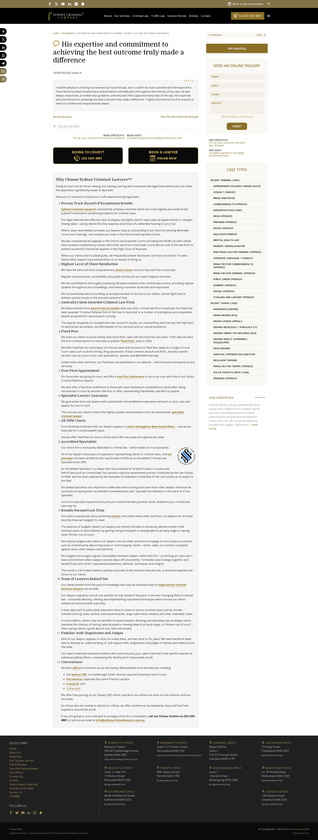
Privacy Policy (15, 829)
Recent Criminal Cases (225, 180)
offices (76, 668)
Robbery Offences (224, 285)
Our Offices (16, 772)
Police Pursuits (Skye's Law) (231, 372)
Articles (193, 16)
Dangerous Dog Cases (227, 210)
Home (56, 33)
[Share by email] (3, 71)
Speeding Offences (225, 378)
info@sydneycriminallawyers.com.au (120, 720)
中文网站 (14, 796)
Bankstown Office (278, 768)
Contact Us (16, 776)
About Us (15, 752)
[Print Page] (3, 79)
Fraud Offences (223, 228)
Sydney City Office (120, 743)
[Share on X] (3, 39)
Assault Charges (224, 192)
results (115, 516)
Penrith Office (170, 768)
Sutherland (73, 688)
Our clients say (221, 397)
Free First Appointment (23, 768)
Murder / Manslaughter (229, 246)
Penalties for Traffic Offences (233, 366)
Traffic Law (158, 16)
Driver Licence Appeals (227, 321)
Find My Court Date (21, 788)
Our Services (122, 16)
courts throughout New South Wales (150, 426)
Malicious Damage (225, 234)
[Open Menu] (268, 16)
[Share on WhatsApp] (3, 55)
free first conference (131, 376)
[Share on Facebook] (3, 31)
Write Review (62, 117)
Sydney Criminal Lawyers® (79, 209)
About (108, 16)
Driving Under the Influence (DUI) (234, 333)
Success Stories (176, 16)
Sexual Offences (223, 291)
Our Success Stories (21, 760)
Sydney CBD (79, 674)
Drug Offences (222, 216)
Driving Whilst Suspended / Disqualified (230, 340)
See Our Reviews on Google (179, 116)
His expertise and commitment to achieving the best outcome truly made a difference (118, 52)
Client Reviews (18, 764)
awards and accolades (105, 308)
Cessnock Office (276, 791)
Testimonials (68, 33)
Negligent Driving (225, 360)
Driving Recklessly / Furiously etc (235, 327)
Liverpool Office (224, 743)
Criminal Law (140, 16)
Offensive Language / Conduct (233, 258)
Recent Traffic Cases (224, 303)
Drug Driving (221, 348)
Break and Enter (224, 198)
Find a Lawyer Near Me (23, 784)
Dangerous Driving (225, 309)
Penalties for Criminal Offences (234, 273)
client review (124, 270)
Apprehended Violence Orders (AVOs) (237, 186)
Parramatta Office (173, 743)
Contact (206, 16)
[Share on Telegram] (3, 63)
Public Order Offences (227, 279)
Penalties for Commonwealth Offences (233, 266)
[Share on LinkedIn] (3, 47)
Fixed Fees (15, 756)
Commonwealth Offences (230, 204)
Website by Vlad (301, 833)
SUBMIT (237, 126)
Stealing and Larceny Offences (233, 297)
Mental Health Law (226, 240)
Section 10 (15, 792)
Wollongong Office (226, 768)
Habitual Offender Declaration (234, 354)
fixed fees (127, 341)
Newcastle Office (120, 768)
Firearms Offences (225, 222)
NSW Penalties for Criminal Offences (237, 252)
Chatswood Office (277, 743)
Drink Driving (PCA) (225, 315)
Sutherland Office (121, 791)
